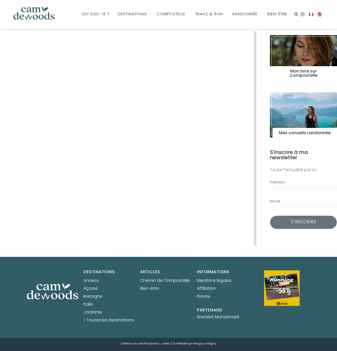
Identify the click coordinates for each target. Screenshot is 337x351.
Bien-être (149, 288)
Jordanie (92, 312)
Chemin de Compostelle (165, 280)
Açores (90, 288)
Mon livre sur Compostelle (304, 73)
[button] (296, 14)
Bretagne (92, 296)
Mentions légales (214, 280)
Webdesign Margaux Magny (196, 343)
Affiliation (206, 288)
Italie (88, 304)
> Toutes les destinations (108, 320)
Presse (203, 296)
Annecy (91, 280)
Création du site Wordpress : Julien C (147, 343)
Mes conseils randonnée (305, 133)
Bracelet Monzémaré (218, 317)
